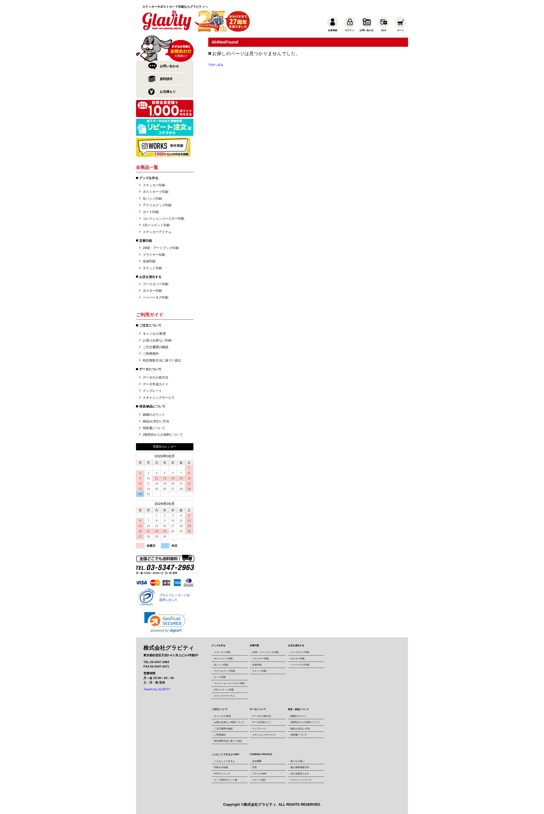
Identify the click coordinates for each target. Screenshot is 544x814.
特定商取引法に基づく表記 (162, 360)
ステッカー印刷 (154, 185)
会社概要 (257, 761)
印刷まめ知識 (221, 767)
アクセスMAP (259, 773)
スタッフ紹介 (259, 779)
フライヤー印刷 (154, 254)
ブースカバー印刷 (155, 284)
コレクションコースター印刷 (163, 218)
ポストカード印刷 (155, 192)
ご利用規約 (151, 353)
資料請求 (166, 79)
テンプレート (152, 391)
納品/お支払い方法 (156, 421)
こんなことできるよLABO (225, 754)
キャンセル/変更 (154, 333)
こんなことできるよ (224, 761)
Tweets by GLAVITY (156, 689)
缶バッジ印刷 (152, 198)
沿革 (254, 767)
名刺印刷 (149, 261)
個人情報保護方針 (299, 767)
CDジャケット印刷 (156, 225)
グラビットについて (301, 779)
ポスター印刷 (152, 290)
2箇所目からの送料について (163, 434)
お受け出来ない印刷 (157, 340)
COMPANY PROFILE (261, 754)
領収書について (154, 428)
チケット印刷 (152, 268)
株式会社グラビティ (260, 805)
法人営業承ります (299, 773)
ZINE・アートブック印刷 (161, 248)
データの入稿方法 (155, 377)
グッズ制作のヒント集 (225, 779)
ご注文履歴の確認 (155, 347)
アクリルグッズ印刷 (157, 205)
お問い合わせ (169, 66)
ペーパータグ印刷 (155, 297)
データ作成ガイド (155, 384)
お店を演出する (150, 277)
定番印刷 (145, 240)
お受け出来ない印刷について (229, 722)
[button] (164, 622)
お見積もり (168, 91)
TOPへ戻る (215, 65)
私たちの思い (297, 761)
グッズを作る (148, 178)
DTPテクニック (222, 773)
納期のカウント (154, 414)
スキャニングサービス (159, 397)
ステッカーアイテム (157, 232)
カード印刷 (151, 212)
